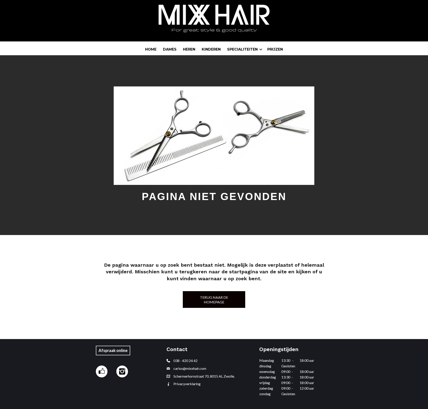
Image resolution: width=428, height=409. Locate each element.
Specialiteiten (242, 49)
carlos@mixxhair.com (189, 368)
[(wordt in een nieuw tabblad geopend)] (101, 371)
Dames (170, 49)
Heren (189, 49)
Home (150, 49)
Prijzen (275, 49)
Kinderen (211, 49)
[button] (261, 49)
